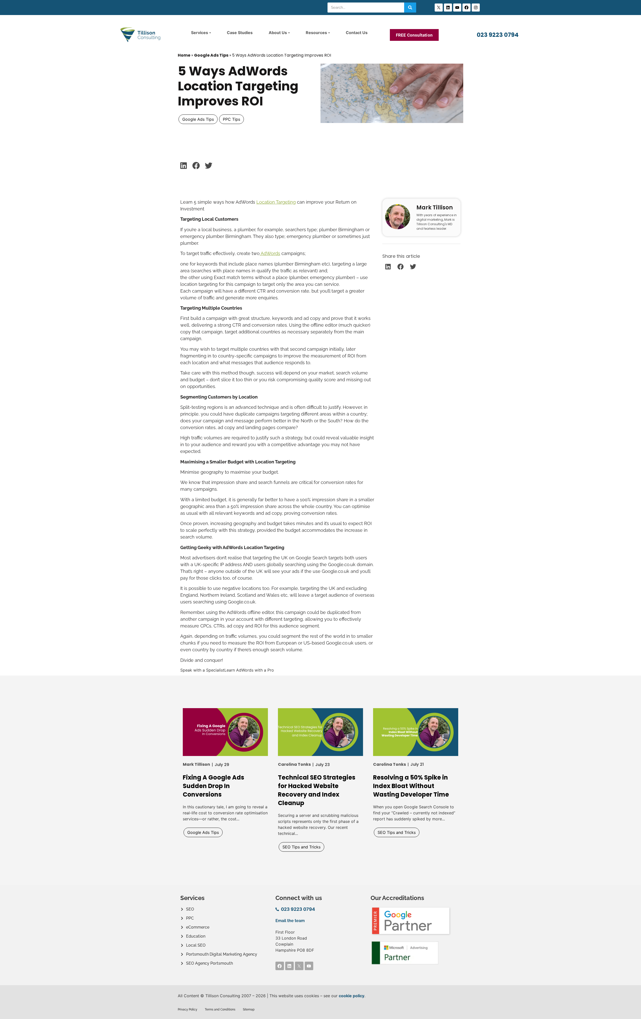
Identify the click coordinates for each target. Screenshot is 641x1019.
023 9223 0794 (498, 35)
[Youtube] (457, 8)
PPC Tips (231, 119)
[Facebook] (466, 8)
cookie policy (351, 995)
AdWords (270, 253)
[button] (183, 165)
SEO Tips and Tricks (301, 846)
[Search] (410, 8)
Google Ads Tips (211, 55)
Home (184, 55)
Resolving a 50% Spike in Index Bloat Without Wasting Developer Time (411, 786)
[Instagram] (476, 8)
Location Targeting (276, 202)
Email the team (290, 920)
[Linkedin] (448, 8)
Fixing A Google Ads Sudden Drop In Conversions (213, 786)
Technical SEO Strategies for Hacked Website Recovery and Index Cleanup (316, 790)
